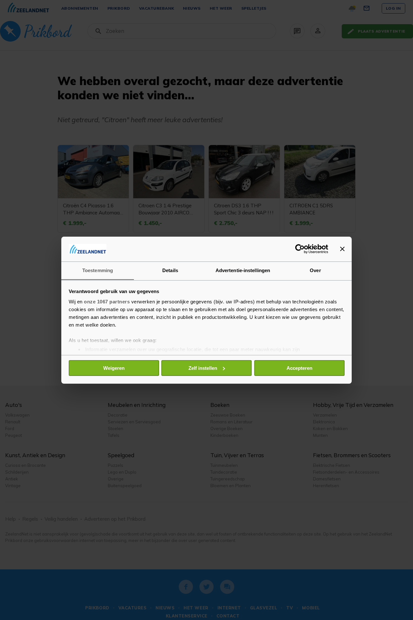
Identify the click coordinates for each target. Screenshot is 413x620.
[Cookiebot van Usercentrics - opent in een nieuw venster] (300, 249)
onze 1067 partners (107, 301)
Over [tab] (315, 270)
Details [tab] (170, 270)
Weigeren (114, 368)
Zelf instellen (202, 368)
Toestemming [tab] (97, 270)
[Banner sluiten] (342, 249)
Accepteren (299, 368)
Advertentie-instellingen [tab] (243, 270)
